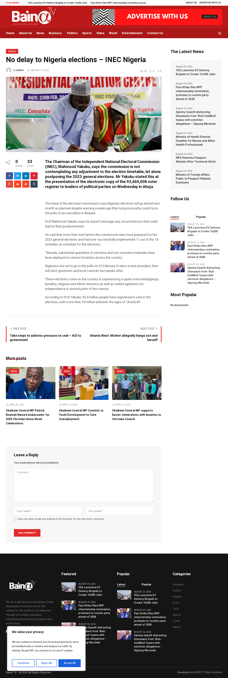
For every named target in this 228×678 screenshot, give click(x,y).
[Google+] (9, 184)
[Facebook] (9, 175)
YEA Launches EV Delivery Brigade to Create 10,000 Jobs (43, 2)
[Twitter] (17, 175)
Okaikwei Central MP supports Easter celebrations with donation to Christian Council (136, 414)
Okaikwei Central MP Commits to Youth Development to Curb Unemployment (81, 414)
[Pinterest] (34, 175)
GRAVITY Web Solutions (208, 672)
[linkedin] (25, 175)
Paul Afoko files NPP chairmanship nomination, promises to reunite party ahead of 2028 (121, 2)
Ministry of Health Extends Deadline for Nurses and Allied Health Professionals (195, 141)
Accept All (70, 663)
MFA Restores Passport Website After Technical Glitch (196, 160)
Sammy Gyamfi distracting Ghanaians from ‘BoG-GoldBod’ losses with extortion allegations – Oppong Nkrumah (196, 118)
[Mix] (25, 184)
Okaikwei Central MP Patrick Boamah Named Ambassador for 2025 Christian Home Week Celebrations (28, 417)
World (12, 51)
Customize (23, 663)
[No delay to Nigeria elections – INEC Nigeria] (84, 114)
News (14, 371)
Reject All (46, 663)
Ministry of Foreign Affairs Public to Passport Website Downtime (193, 179)
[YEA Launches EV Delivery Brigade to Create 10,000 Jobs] (177, 227)
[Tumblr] (34, 184)
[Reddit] (17, 184)
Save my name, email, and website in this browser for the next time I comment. (61, 519)
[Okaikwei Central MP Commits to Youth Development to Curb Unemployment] (83, 383)
